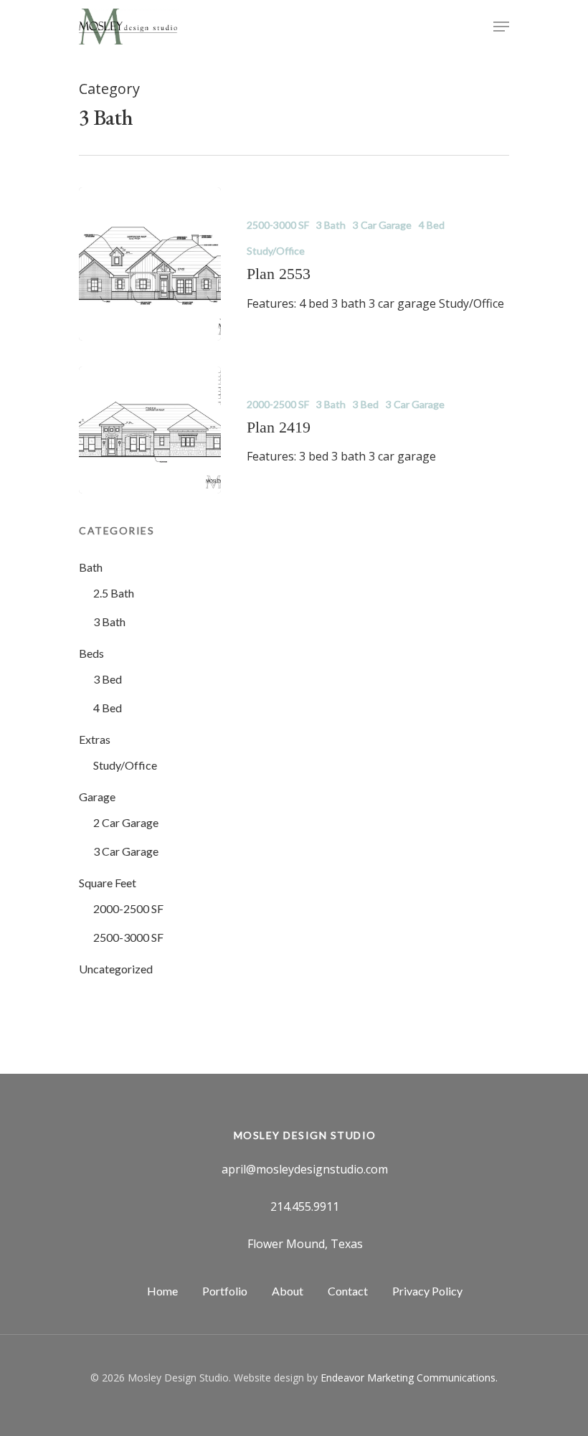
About (287, 1291)
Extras (94, 739)
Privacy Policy (427, 1291)
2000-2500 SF (278, 404)
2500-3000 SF (278, 225)
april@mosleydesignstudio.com (305, 1169)
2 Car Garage (125, 822)
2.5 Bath (113, 593)
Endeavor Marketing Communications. (409, 1377)
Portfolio (224, 1291)
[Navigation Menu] (501, 26)
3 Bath (331, 225)
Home (162, 1291)
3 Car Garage (382, 225)
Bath (91, 567)
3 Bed (366, 404)
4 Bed (432, 225)
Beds (91, 653)
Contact (348, 1291)
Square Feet (107, 882)
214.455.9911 (304, 1206)
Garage (97, 796)
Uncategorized (116, 969)
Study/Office (276, 251)
